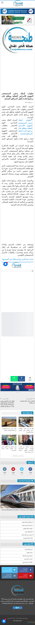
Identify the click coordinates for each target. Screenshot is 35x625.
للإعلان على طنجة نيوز (27, 562)
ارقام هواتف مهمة (28, 531)
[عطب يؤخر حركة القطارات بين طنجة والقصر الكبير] (9, 422)
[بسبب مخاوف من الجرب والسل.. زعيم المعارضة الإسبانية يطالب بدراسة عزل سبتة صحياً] (26, 440)
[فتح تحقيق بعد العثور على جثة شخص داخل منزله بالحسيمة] (9, 440)
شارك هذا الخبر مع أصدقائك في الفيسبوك (17, 259)
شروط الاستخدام (28, 549)
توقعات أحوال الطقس (27, 528)
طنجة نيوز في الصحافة (27, 555)
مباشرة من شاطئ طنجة (27, 534)
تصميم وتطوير (19, 621)
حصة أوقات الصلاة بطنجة (27, 522)
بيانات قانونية (29, 552)
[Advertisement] (17, 72)
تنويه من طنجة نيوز (28, 559)
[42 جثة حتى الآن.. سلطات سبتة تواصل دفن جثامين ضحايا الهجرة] (26, 422)
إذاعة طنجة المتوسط (27, 538)
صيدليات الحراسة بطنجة (27, 525)
